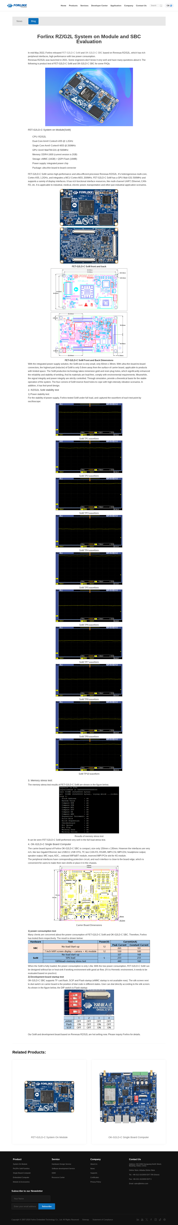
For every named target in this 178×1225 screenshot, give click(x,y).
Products (73, 5)
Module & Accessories (21, 1182)
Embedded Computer (21, 1177)
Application (115, 5)
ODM (54, 1173)
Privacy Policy (95, 1182)
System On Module (20, 1164)
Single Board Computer (22, 1173)
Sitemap (85, 1220)
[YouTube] (142, 1219)
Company (128, 5)
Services (84, 5)
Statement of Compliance (102, 1220)
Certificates (94, 1177)
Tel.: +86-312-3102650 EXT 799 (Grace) (144, 1175)
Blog (33, 21)
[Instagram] (155, 1219)
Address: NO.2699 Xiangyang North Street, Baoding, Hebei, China (145, 1165)
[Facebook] (151, 1219)
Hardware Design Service (61, 1164)
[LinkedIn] (138, 1219)
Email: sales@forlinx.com (138, 1184)
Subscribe (47, 1206)
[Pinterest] (164, 1219)
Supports (93, 1173)
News (19, 21)
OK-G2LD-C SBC (93, 53)
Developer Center (99, 5)
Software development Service (63, 1169)
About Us (93, 1164)
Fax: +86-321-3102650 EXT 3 (140, 1179)
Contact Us (141, 5)
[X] (147, 1219)
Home (63, 5)
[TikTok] (160, 1219)
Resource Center (58, 1177)
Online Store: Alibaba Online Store (142, 1170)
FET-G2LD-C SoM (71, 53)
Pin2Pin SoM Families (21, 1169)
